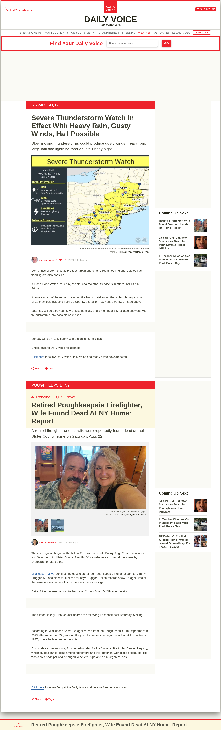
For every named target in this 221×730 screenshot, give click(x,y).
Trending (129, 33)
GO (166, 43)
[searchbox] (23, 10)
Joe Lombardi (46, 260)
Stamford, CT (45, 105)
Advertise (201, 32)
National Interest (106, 33)
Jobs (186, 33)
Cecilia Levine (46, 542)
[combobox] (21, 9)
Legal (176, 33)
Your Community (56, 33)
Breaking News (31, 33)
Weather (144, 33)
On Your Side (80, 33)
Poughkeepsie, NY (50, 385)
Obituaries (162, 33)
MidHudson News (42, 573)
